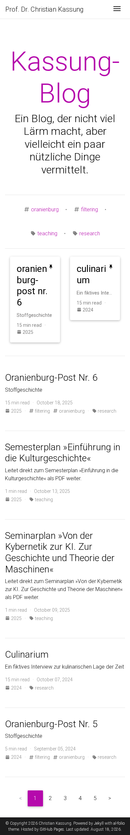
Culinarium (27, 654)
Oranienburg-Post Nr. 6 (51, 377)
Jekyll (99, 823)
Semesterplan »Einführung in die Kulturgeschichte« (62, 453)
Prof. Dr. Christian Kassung (44, 9)
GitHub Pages (52, 829)
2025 (27, 332)
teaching (47, 233)
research (89, 233)
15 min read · (32, 325)
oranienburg (45, 209)
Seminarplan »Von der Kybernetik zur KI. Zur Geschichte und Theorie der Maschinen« (60, 552)
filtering (89, 209)
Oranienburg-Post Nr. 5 (51, 724)
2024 (87, 310)
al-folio (119, 823)
